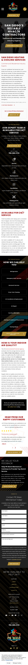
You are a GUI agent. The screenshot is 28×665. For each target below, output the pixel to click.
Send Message (14, 564)
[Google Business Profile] (11, 648)
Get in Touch (13, 146)
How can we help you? (7, 539)
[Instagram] (17, 648)
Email (3, 525)
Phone (3, 520)
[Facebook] (14, 648)
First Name (4, 511)
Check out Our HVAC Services (13, 334)
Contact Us (14, 590)
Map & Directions (14, 603)
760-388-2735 (14, 153)
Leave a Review (8, 486)
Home (14, 581)
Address (4, 529)
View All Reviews (13, 452)
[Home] (13, 6)
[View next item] (15, 447)
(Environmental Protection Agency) (15, 349)
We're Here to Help (13, 45)
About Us (13, 115)
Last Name (4, 515)
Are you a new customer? (8, 534)
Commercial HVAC (14, 587)
